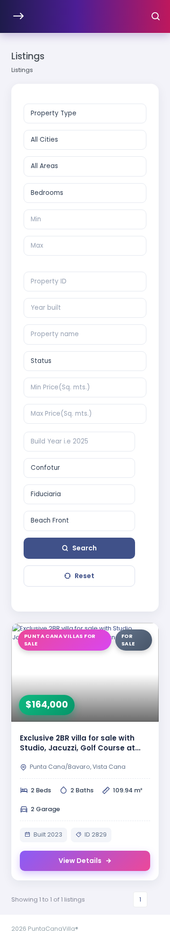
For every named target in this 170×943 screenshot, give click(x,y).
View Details (80, 860)
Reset (84, 575)
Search (84, 548)
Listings (22, 69)
